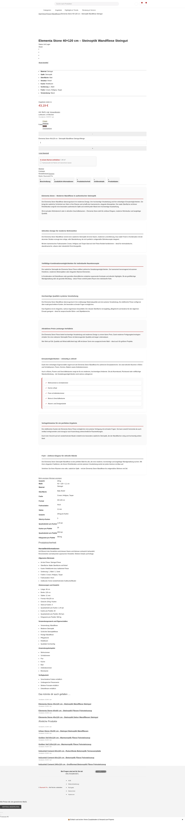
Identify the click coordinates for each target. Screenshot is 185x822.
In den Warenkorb (44, 153)
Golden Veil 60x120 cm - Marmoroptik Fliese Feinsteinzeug (64, 738)
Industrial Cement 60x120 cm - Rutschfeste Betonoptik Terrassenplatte (70, 751)
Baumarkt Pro (48, 176)
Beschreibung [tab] (45, 181)
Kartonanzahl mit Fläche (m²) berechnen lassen (56, 163)
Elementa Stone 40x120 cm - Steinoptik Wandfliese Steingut (65, 704)
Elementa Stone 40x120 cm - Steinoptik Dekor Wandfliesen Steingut (68, 717)
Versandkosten (55, 112)
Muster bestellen (43, 62)
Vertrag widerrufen (10, 807)
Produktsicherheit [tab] (83, 181)
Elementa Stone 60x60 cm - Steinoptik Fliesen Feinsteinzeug (65, 711)
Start (40, 14)
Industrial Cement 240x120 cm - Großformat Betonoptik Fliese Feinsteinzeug (72, 764)
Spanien (51, 174)
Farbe (41, 124)
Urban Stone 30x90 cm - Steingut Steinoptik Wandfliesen (63, 731)
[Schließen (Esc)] (2, 812)
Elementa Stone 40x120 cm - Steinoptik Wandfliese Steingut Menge (62, 138)
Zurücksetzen (47, 128)
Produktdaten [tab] (113, 181)
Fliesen (48, 14)
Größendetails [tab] (99, 181)
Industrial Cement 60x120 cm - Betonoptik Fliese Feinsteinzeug (66, 758)
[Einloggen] (136, 3)
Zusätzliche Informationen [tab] (63, 181)
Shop (44, 14)
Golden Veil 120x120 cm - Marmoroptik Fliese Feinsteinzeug (65, 744)
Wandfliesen (56, 14)
